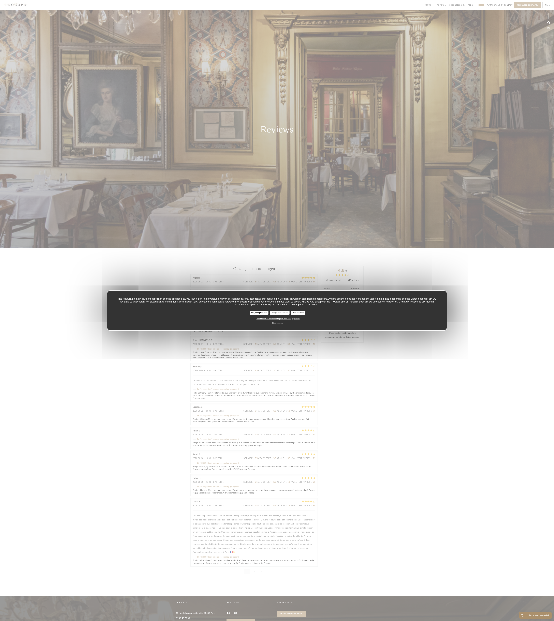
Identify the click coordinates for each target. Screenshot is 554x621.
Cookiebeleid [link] (277, 323)
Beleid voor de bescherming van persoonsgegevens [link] (278, 318)
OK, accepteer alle (259, 313)
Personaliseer (298, 313)
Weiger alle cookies (280, 313)
